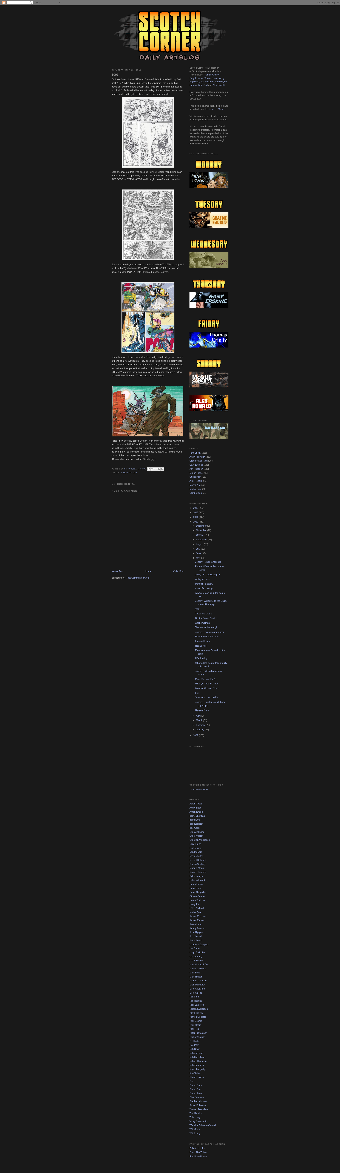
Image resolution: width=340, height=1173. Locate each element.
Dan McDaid (195, 852)
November (201, 530)
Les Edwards (196, 960)
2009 (196, 735)
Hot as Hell (200, 645)
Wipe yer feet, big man (206, 683)
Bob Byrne (194, 819)
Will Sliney (194, 1133)
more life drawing (203, 588)
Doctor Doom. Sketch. (206, 618)
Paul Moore (195, 1025)
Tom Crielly (195, 452)
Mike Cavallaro (197, 988)
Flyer (197, 692)
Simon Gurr (195, 1089)
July (198, 548)
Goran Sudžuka (197, 900)
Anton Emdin (196, 811)
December (201, 525)
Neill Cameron (196, 1004)
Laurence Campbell (199, 944)
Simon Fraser (129, 473)
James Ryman (196, 920)
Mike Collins (195, 992)
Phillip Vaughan (197, 1037)
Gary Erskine (196, 78)
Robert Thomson (197, 1061)
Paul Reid (194, 1029)
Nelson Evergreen (198, 1009)
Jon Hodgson (207, 81)
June (199, 553)
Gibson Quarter (197, 896)
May (198, 558)
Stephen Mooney (198, 1101)
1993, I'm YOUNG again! (207, 574)
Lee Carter (194, 948)
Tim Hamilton (196, 1113)
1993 (197, 609)
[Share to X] (155, 469)
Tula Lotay (194, 1117)
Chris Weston (196, 835)
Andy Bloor (195, 807)
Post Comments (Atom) (138, 577)
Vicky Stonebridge (198, 1121)
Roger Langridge (197, 1069)
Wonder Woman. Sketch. (208, 688)
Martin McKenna (197, 968)
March (199, 720)
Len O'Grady (195, 956)
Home (148, 571)
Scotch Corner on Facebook (199, 789)
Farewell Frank (202, 641)
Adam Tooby (195, 803)
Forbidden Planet (198, 1156)
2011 (196, 517)
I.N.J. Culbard (196, 908)
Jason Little (195, 924)
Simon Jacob (196, 1093)
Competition (195, 493)
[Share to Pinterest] (162, 469)
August (200, 544)
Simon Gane (195, 1085)
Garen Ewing (196, 884)
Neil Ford (194, 996)
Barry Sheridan (197, 816)
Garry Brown (195, 888)
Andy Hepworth (197, 457)
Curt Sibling (195, 848)
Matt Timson (195, 976)
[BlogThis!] (152, 469)
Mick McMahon (197, 984)
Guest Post (195, 476)
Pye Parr (194, 1045)
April (198, 715)
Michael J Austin (197, 980)
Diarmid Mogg (196, 868)
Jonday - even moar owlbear (209, 632)
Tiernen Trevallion (198, 1109)
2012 (196, 512)
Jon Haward (195, 936)
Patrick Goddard (197, 1017)
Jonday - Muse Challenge (208, 562)
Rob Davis (194, 1049)
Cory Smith (195, 844)
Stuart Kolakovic (197, 1105)
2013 (196, 508)
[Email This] (149, 469)
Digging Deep (202, 710)
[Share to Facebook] (159, 469)
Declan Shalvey (197, 864)
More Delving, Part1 (205, 679)
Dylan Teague (196, 876)
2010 (196, 521)
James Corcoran (197, 916)
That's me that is (203, 613)
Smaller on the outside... (207, 697)
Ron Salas (194, 1073)
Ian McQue (221, 81)
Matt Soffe (194, 972)
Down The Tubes (198, 1152)
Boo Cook (194, 828)
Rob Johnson (196, 1053)
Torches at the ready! (206, 627)
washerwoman (202, 622)
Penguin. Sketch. (204, 583)
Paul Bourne (195, 1021)
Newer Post (117, 571)
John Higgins (196, 932)
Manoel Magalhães (199, 964)
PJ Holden (194, 1041)
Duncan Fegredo (197, 872)
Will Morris (194, 1129)
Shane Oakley (196, 1077)
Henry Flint (195, 904)
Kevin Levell (195, 940)
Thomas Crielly (211, 74)
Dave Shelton (196, 856)
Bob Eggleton (196, 823)
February (201, 725)
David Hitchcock (197, 860)
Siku (191, 1081)
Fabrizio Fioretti (197, 880)
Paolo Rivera (196, 1012)
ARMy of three (202, 579)
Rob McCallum (197, 1057)
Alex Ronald (218, 85)
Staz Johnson (196, 1097)
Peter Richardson (198, 1033)
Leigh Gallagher (197, 952)
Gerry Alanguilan (197, 892)
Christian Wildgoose (199, 840)
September (202, 539)
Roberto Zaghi (196, 1065)
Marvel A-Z (195, 485)
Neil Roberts (195, 1000)
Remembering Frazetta (207, 636)
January (200, 729)
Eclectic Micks (216, 109)
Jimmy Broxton (197, 928)
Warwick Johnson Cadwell (202, 1125)
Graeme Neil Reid (198, 85)
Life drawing (201, 658)
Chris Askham (196, 832)
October (200, 535)
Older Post (178, 571)
